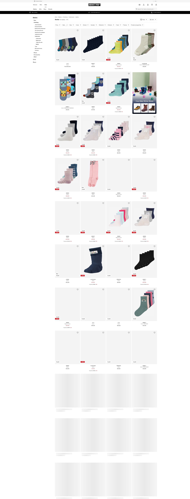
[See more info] (67, 68)
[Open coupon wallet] (139, 5)
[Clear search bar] (156, 9)
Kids (46, 4)
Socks (77, 17)
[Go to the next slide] (155, 474)
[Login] (144, 5)
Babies (60, 17)
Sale (64, 25)
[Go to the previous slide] (147, 474)
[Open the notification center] (148, 4)
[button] (144, 19)
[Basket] (156, 5)
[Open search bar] (136, 9)
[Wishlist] (152, 5)
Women (35, 4)
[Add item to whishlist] (78, 30)
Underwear (71, 17)
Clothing (65, 17)
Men (41, 4)
